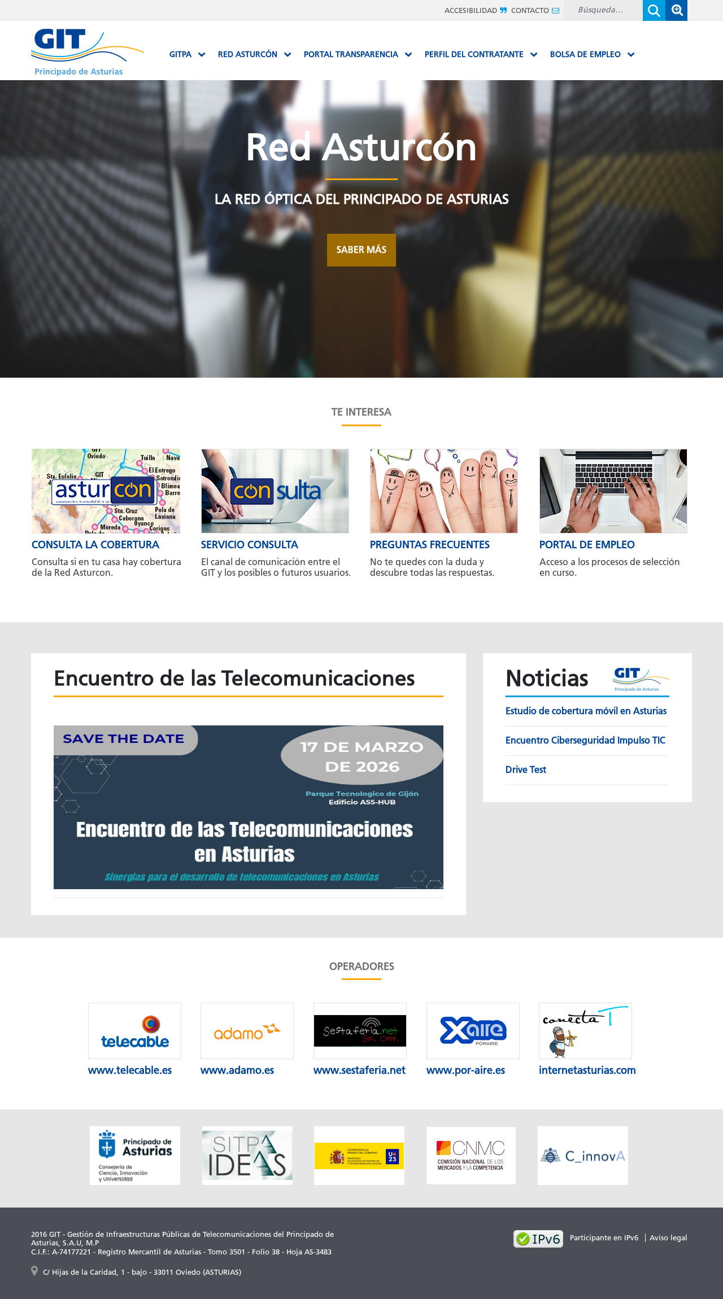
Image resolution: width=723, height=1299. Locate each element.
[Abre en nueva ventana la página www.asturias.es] (135, 1155)
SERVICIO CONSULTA (249, 545)
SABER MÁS (361, 249)
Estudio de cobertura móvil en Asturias (586, 711)
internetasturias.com (587, 1070)
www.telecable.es (130, 1070)
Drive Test (526, 769)
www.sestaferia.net (359, 1070)
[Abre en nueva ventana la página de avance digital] (359, 1155)
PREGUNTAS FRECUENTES (430, 545)
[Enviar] (654, 10)
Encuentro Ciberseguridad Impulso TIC (585, 740)
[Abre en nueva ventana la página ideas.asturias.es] (247, 1155)
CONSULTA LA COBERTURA (95, 545)
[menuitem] (187, 55)
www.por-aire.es (465, 1070)
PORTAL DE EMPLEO (587, 545)
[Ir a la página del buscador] (676, 10)
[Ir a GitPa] (87, 51)
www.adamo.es (237, 1070)
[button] (676, 10)
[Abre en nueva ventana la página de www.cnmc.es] (471, 1155)
